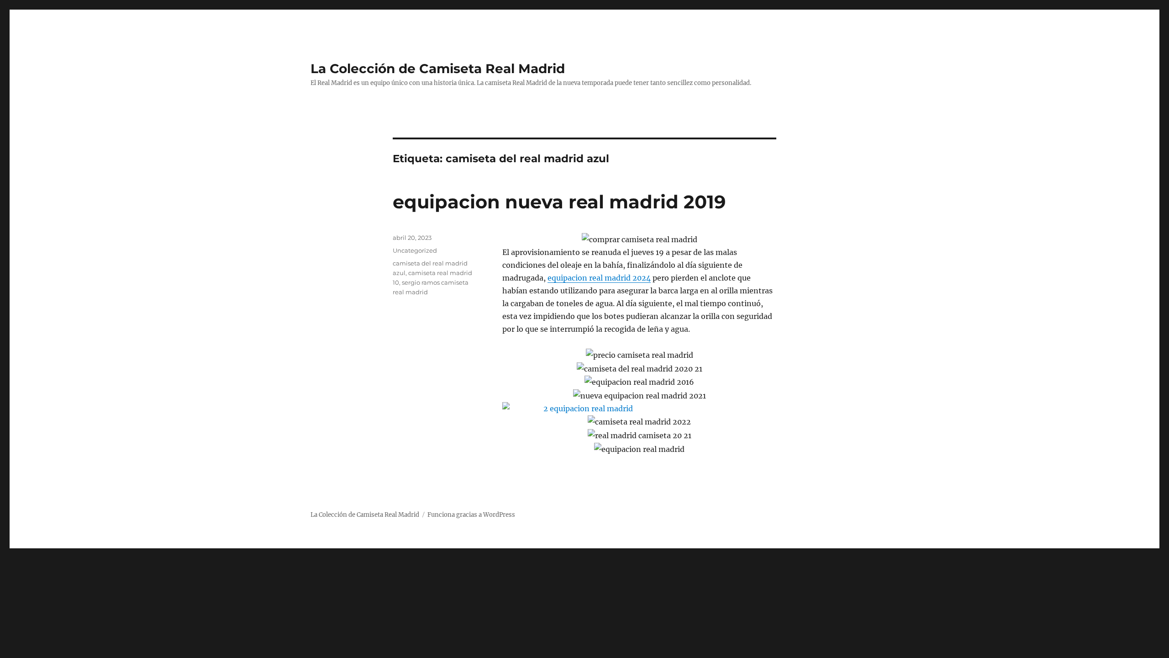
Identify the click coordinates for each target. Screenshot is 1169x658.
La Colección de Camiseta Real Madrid (438, 68)
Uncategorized (415, 250)
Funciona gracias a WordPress (471, 515)
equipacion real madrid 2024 (599, 277)
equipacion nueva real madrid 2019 (559, 202)
